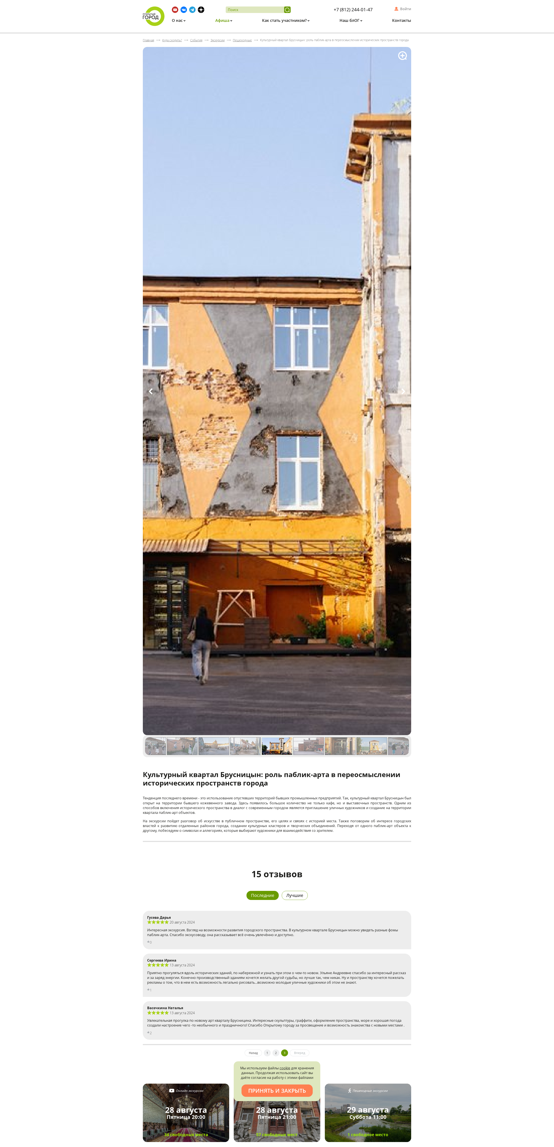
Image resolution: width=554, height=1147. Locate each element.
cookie (285, 1068)
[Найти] (287, 9)
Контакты (401, 20)
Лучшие (294, 895)
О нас (178, 20)
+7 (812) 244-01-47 (353, 9)
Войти (405, 8)
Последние (262, 895)
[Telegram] (192, 9)
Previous (151, 391)
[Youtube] (175, 9)
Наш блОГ (350, 20)
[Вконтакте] (183, 9)
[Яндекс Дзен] (201, 9)
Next (403, 391)
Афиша (222, 20)
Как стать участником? (285, 20)
